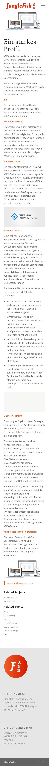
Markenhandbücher (12, 627)
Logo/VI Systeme (10, 623)
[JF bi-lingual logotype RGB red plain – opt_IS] (20, 5)
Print (5, 612)
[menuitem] (41, 5)
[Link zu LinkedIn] (43, 762)
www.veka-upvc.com (20, 583)
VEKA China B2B (10, 597)
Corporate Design (11, 630)
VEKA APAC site (10, 601)
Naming (7, 619)
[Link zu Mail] (39, 762)
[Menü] (41, 5)
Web (5, 634)
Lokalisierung (9, 615)
